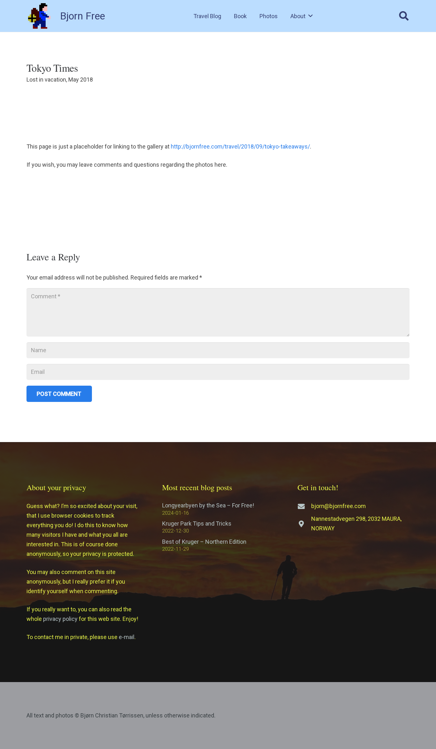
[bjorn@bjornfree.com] (304, 506)
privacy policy (60, 618)
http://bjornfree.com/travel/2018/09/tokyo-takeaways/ (240, 146)
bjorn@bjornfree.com (338, 506)
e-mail (126, 637)
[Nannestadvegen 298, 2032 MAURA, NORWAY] (304, 523)
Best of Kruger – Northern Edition (204, 541)
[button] (310, 15)
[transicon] (39, 16)
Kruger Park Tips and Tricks (196, 523)
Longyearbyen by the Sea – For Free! (208, 505)
